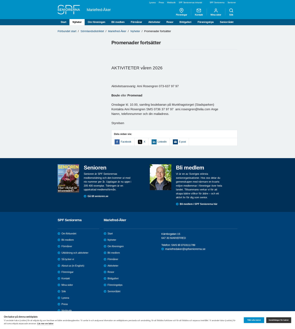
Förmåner (136, 22)
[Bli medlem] (160, 177)
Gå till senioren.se (98, 196)
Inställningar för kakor (279, 320)
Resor (169, 22)
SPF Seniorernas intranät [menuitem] (190, 2)
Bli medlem (118, 22)
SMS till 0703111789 (183, 245)
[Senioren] (68, 178)
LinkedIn (162, 141)
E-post (182, 141)
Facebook (126, 141)
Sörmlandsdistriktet (92, 31)
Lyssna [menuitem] (152, 2)
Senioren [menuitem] (232, 2)
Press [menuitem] (161, 2)
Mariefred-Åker (117, 31)
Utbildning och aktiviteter (74, 252)
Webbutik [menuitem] (171, 2)
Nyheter (77, 22)
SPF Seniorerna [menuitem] (217, 2)
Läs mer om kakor (45, 323)
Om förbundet (68, 233)
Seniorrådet (227, 22)
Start (63, 22)
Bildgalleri (185, 22)
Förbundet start (67, 31)
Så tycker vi (67, 259)
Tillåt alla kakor (254, 320)
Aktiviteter (154, 22)
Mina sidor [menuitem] (215, 14)
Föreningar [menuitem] (181, 14)
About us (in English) (72, 265)
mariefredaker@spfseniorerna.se (185, 249)
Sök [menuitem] (231, 14)
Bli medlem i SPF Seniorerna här (198, 204)
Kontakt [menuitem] (199, 14)
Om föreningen (96, 22)
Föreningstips (206, 22)
